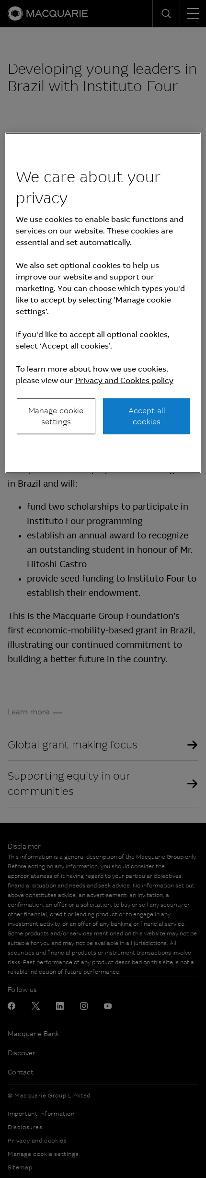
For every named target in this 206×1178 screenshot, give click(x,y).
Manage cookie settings (55, 416)
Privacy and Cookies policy (124, 380)
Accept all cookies (146, 416)
